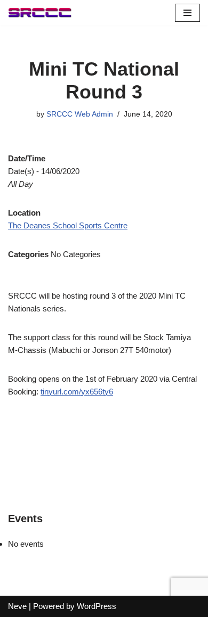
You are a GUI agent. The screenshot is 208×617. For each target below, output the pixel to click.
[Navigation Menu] (187, 13)
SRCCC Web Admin (79, 114)
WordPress (96, 606)
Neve (17, 606)
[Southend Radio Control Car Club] (40, 12)
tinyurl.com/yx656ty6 (77, 391)
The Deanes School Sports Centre (67, 225)
